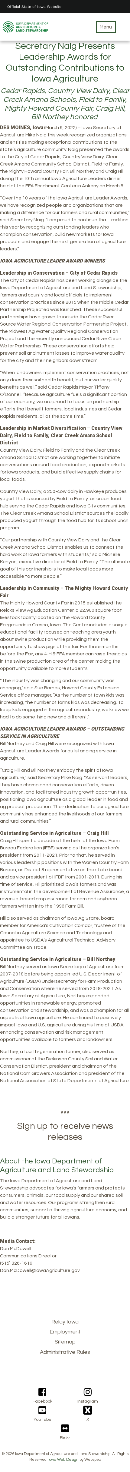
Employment (65, 1332)
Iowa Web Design (63, 1460)
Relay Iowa (65, 1322)
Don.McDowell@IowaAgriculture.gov (40, 1270)
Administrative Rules (65, 1352)
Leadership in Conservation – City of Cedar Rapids (59, 273)
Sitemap (65, 1342)
